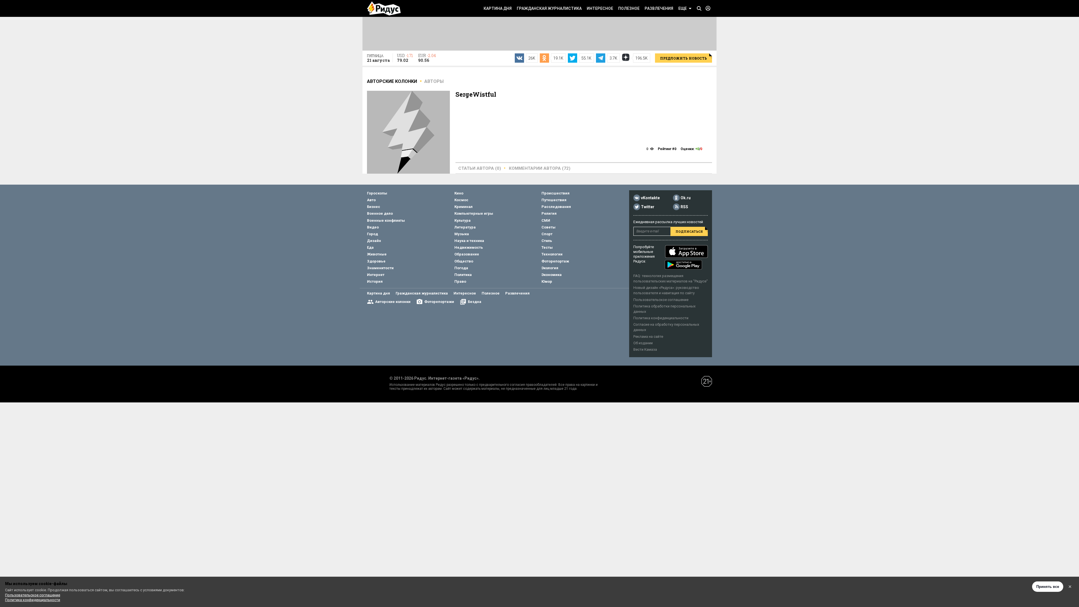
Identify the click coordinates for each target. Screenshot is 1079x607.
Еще (682, 8)
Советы (548, 227)
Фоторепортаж (555, 261)
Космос (461, 200)
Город (372, 234)
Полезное (629, 8)
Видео (373, 227)
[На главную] (384, 8)
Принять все (1047, 587)
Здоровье (376, 261)
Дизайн (374, 241)
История (375, 281)
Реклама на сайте (648, 336)
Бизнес (373, 207)
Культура (462, 220)
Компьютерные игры (473, 213)
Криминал (463, 207)
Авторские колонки (393, 302)
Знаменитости (380, 268)
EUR (427, 58)
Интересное (600, 8)
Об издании (643, 343)
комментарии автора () (539, 168)
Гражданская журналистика (549, 8)
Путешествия (553, 200)
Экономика (551, 275)
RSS (684, 207)
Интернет (375, 275)
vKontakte (650, 198)
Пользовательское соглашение (660, 300)
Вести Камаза (645, 349)
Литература (465, 227)
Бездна (474, 302)
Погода (461, 268)
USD (405, 58)
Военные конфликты (386, 220)
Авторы (434, 81)
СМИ (545, 220)
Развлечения (659, 8)
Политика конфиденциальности (660, 318)
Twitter (647, 207)
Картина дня (498, 8)
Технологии (552, 254)
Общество (463, 261)
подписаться (689, 231)
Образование (466, 254)
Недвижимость (468, 247)
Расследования (556, 207)
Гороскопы (377, 193)
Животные (377, 254)
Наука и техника (469, 241)
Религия (549, 213)
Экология (549, 268)
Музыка (461, 234)
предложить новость (683, 58)
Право (460, 281)
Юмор (546, 281)
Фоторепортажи (439, 302)
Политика (463, 275)
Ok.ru (686, 198)
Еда (370, 247)
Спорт (546, 234)
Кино (458, 193)
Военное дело (380, 213)
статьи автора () (479, 168)
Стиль (546, 241)
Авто (371, 200)
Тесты (547, 247)
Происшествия (555, 193)
